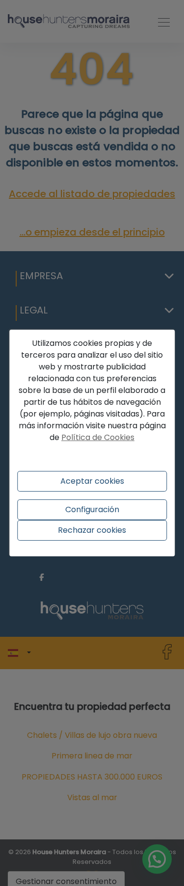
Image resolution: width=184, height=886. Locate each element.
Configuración (92, 509)
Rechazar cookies (92, 530)
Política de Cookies (97, 437)
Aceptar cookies (92, 481)
